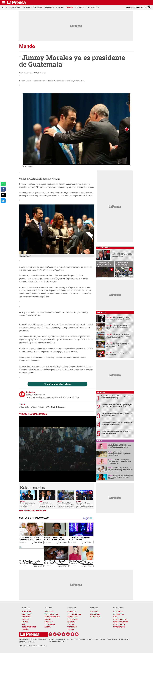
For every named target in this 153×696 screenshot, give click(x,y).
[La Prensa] (30, 634)
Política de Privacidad (76, 640)
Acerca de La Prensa (57, 640)
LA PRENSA (118, 612)
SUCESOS (25, 619)
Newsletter (112, 640)
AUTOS (47, 627)
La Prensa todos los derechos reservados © (32, 640)
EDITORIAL (94, 612)
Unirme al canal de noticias (59, 384)
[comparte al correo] (3, 200)
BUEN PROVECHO (120, 622)
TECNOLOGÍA (49, 624)
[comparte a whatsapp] (3, 184)
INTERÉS (48, 607)
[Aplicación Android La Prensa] (72, 634)
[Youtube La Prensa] (64, 634)
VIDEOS (70, 624)
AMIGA (47, 619)
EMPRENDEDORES (52, 617)
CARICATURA (95, 617)
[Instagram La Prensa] (59, 634)
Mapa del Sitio (124, 640)
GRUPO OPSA (118, 607)
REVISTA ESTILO (120, 619)
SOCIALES (48, 622)
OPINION (94, 607)
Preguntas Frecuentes (57, 641)
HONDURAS (26, 612)
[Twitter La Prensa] (55, 634)
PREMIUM (71, 607)
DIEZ (115, 617)
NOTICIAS (26, 607)
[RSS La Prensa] (77, 634)
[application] (57, 449)
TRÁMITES (72, 627)
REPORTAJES (73, 619)
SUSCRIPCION (119, 627)
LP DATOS (71, 622)
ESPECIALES (72, 617)
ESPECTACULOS (51, 614)
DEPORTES (49, 612)
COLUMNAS (95, 614)
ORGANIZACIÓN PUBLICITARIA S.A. (33, 645)
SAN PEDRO (26, 614)
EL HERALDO (118, 614)
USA (23, 624)
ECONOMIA (26, 617)
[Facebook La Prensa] (50, 634)
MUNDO (25, 622)
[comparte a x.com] (3, 195)
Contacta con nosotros (96, 640)
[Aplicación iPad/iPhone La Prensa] (68, 634)
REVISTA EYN (119, 624)
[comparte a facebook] (3, 189)
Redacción (41, 73)
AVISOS (70, 629)
